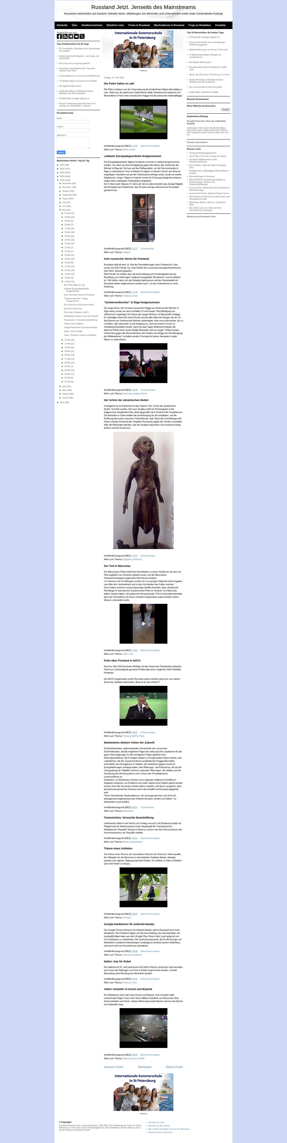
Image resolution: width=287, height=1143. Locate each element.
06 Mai (68, 362)
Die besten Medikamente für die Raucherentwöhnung (203, 160)
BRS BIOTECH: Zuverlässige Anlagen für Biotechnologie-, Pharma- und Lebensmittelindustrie (207, 182)
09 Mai (68, 351)
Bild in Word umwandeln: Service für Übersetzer (169, 1129)
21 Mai (68, 251)
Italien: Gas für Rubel (117, 961)
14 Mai (68, 278)
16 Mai (68, 270)
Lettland (126, 252)
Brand (125, 841)
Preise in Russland (139, 25)
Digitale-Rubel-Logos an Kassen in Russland (208, 49)
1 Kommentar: (147, 248)
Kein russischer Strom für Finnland (126, 258)
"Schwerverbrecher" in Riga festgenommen (132, 302)
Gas (135, 982)
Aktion (125, 149)
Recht (144, 393)
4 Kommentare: (148, 390)
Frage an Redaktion (200, 25)
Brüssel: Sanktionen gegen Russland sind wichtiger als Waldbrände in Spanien (77, 104)
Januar (65, 398)
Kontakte (220, 25)
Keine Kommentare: (150, 146)
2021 (62, 402)
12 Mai (68, 340)
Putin (141, 736)
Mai (64, 210)
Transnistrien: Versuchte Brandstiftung (129, 817)
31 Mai (68, 213)
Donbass (127, 917)
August (65, 198)
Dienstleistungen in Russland (201, 176)
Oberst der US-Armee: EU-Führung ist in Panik (209, 74)
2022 (62, 180)
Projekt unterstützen (197, 142)
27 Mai (68, 228)
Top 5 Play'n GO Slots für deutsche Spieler (207, 156)
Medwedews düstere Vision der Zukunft (129, 742)
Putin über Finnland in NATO (122, 660)
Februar (66, 394)
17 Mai (68, 266)
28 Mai (68, 224)
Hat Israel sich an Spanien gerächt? (74, 63)
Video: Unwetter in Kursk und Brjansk (128, 989)
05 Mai (68, 366)
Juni (64, 206)
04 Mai (68, 370)
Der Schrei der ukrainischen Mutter (126, 400)
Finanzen (127, 982)
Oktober (66, 191)
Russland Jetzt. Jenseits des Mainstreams (143, 7)
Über (74, 25)
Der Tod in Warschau (117, 565)
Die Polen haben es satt (119, 83)
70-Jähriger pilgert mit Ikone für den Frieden (78, 81)
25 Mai (68, 236)
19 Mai (68, 259)
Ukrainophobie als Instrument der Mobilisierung (79, 76)
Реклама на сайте (156, 1122)
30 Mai (68, 217)
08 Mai (68, 355)
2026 (62, 165)
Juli (64, 202)
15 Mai (68, 274)
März (64, 390)
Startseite (62, 25)
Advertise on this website (159, 1126)
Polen (132, 149)
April (64, 386)
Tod (131, 654)
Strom (135, 295)
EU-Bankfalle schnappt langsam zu (74, 98)
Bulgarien (127, 559)
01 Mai (68, 382)
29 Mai (68, 221)
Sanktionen (136, 954)
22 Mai (68, 247)
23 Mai (68, 243)
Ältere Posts (174, 1067)
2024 (62, 172)
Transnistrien (136, 841)
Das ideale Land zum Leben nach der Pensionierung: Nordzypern (205, 209)
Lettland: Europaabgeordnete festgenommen (132, 156)
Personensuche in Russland (160, 1132)
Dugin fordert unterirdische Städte (203, 92)
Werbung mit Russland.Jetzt (201, 216)
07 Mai (68, 359)
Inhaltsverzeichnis (92, 25)
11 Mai (68, 343)
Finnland (127, 295)
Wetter (141, 1058)
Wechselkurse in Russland (169, 25)
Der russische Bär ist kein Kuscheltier (205, 87)
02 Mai (68, 378)
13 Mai (68, 282)
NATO (135, 736)
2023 (62, 176)
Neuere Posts (113, 1067)
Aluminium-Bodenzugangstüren (202, 153)
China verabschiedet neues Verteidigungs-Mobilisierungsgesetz (207, 43)
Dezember (67, 183)
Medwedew (128, 811)
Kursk (134, 1058)
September (67, 195)
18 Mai (68, 263)
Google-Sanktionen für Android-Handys (129, 924)
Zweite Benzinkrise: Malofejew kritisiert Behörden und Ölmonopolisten (76, 92)
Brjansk (126, 1058)
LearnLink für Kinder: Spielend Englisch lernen (209, 193)
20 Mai (68, 255)
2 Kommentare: (148, 555)
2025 (62, 169)
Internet (126, 954)
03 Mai (68, 374)
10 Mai (68, 347)
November (67, 187)
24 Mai (68, 240)
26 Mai (68, 232)
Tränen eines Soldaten (118, 848)
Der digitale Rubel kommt (70, 86)
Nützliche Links (115, 25)
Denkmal (127, 393)
